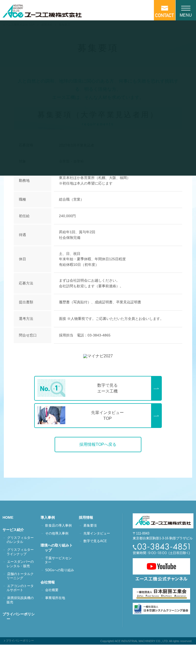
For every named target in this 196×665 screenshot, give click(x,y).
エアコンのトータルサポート (20, 588)
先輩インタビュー (96, 533)
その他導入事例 (56, 533)
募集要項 (90, 525)
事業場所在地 (55, 598)
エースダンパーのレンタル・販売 (20, 564)
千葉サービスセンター (58, 560)
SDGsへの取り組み (59, 570)
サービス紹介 (15, 530)
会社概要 (51, 590)
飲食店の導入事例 (58, 525)
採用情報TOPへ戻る (97, 444)
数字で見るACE (95, 541)
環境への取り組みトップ (59, 547)
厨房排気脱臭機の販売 (20, 600)
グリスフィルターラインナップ (20, 552)
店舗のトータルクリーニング (20, 576)
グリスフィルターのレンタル (20, 540)
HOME (10, 517)
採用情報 (88, 517)
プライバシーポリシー (21, 616)
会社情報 (50, 582)
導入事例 (50, 517)
